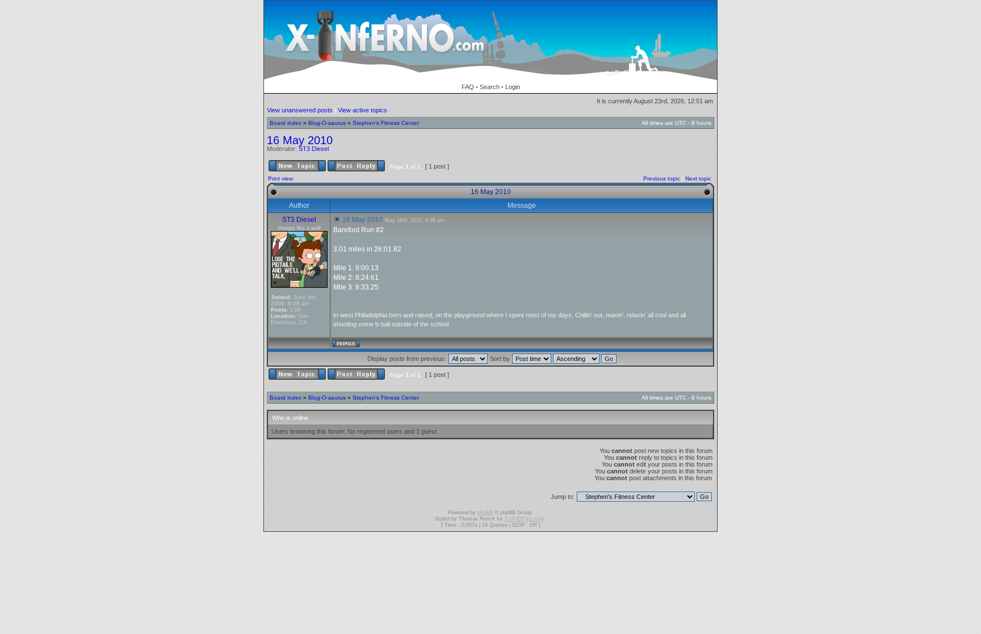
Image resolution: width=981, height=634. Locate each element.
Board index (285, 123)
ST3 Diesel (314, 148)
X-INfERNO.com (524, 519)
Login (512, 86)
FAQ (468, 86)
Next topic (698, 178)
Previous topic (661, 178)
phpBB (485, 512)
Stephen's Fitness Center (386, 123)
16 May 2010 (300, 140)
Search (490, 86)
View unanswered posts (300, 110)
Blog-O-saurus (327, 123)
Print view (280, 178)
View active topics (362, 110)
